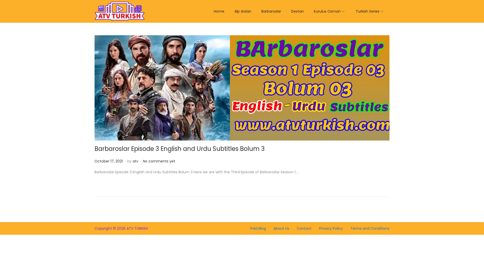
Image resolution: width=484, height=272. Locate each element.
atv (135, 161)
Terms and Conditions (369, 228)
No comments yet (159, 161)
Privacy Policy (331, 228)
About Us (281, 228)
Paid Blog (258, 228)
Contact (304, 228)
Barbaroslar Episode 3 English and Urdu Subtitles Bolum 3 (180, 149)
